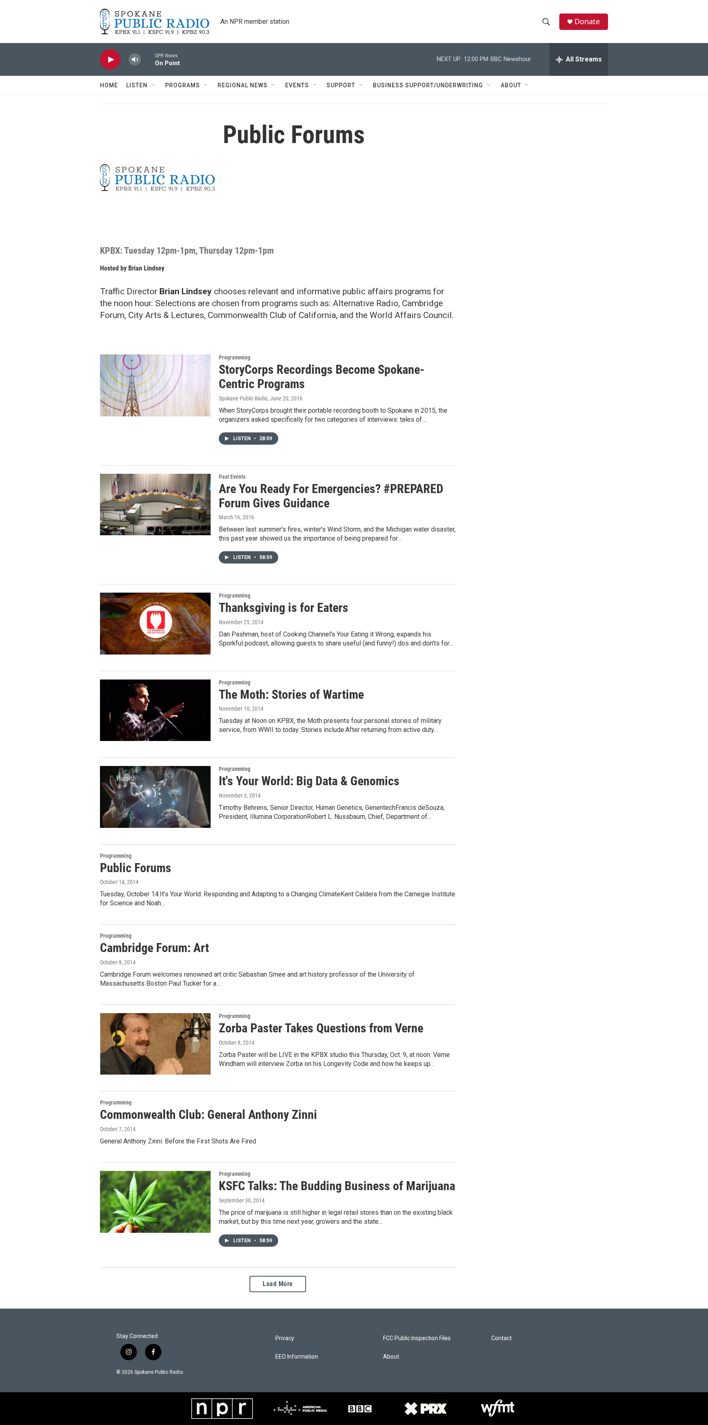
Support (341, 85)
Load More (278, 1284)
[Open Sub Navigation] (153, 85)
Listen (137, 85)
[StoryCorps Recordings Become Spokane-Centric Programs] (155, 385)
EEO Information (296, 1357)
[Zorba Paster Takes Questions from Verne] (155, 1044)
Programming (234, 357)
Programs (182, 85)
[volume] (135, 59)
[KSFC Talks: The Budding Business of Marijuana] (155, 1201)
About (511, 85)
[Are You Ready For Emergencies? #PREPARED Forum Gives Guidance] (155, 504)
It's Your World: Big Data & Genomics (309, 781)
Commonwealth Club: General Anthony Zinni (208, 1114)
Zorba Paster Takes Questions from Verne (321, 1028)
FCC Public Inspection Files (417, 1338)
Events (297, 85)
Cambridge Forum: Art (154, 948)
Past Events (232, 476)
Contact (501, 1338)
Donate (587, 21)
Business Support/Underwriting (428, 85)
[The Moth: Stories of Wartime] (155, 710)
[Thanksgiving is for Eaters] (155, 623)
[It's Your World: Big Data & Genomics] (155, 796)
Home (109, 85)
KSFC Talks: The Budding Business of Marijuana (337, 1186)
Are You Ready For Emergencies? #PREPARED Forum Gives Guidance (331, 496)
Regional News (243, 85)
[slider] (148, 59)
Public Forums (135, 868)
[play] (110, 59)
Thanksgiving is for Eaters (283, 607)
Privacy (284, 1338)
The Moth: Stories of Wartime (291, 694)
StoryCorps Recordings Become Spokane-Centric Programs (321, 376)
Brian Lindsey (146, 268)
